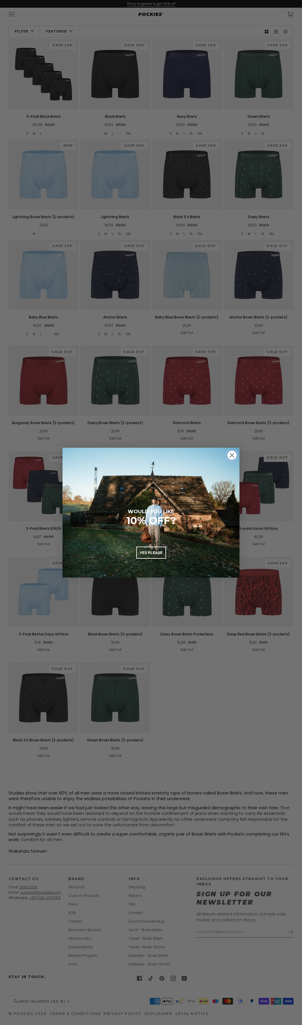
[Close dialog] (232, 455)
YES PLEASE (151, 552)
